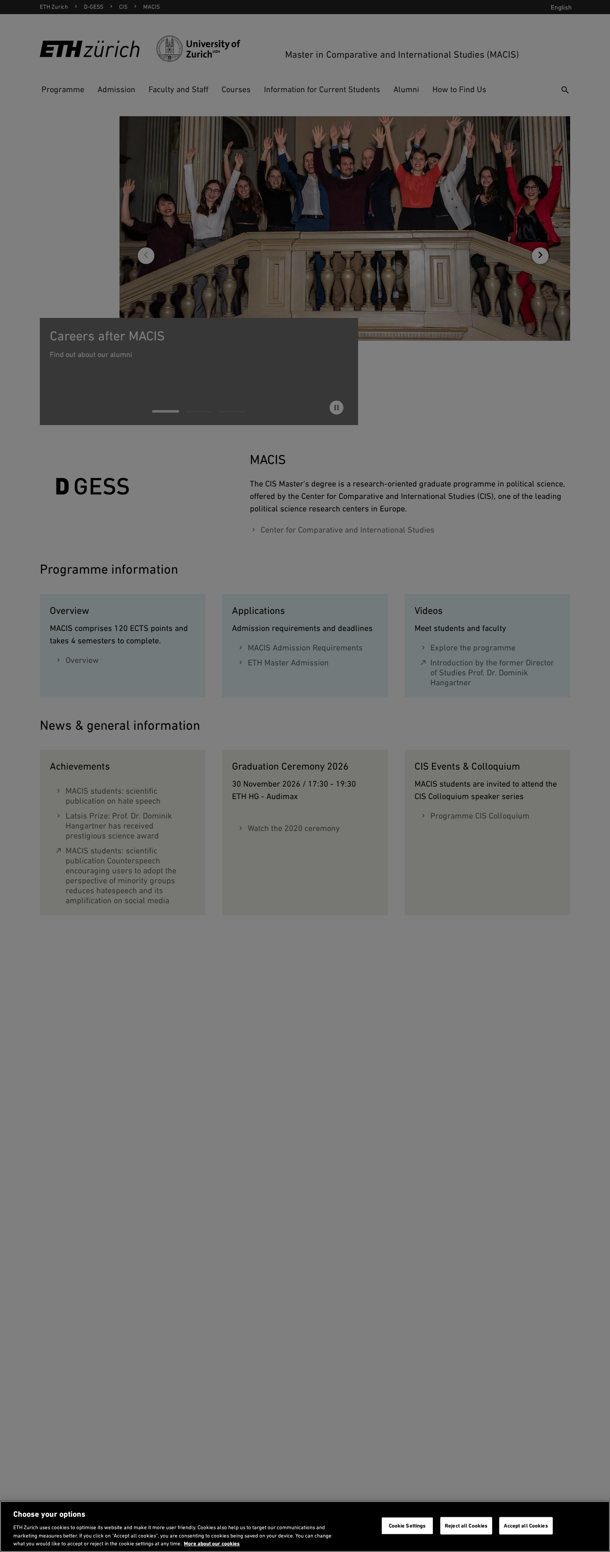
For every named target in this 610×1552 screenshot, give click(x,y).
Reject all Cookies (466, 1526)
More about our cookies (212, 1543)
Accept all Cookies (526, 1526)
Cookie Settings (407, 1526)
